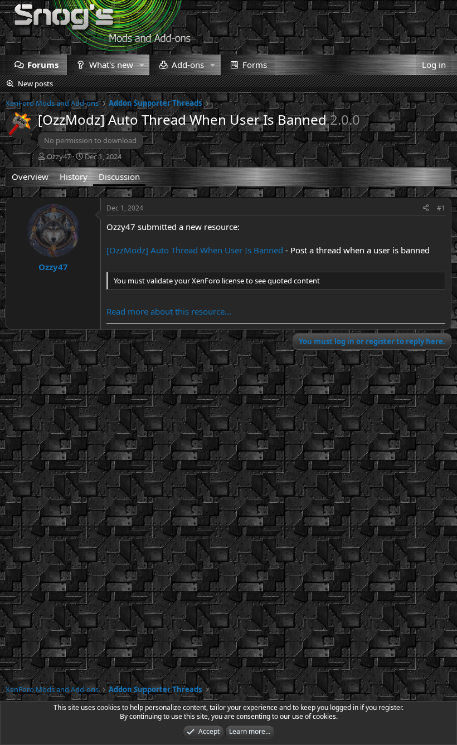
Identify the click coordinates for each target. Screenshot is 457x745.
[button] (141, 65)
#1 (441, 208)
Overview (30, 176)
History (73, 176)
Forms (254, 64)
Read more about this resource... (168, 311)
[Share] (426, 208)
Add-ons (188, 64)
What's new (111, 64)
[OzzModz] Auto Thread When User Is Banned (194, 250)
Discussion (119, 176)
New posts (35, 84)
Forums (43, 64)
